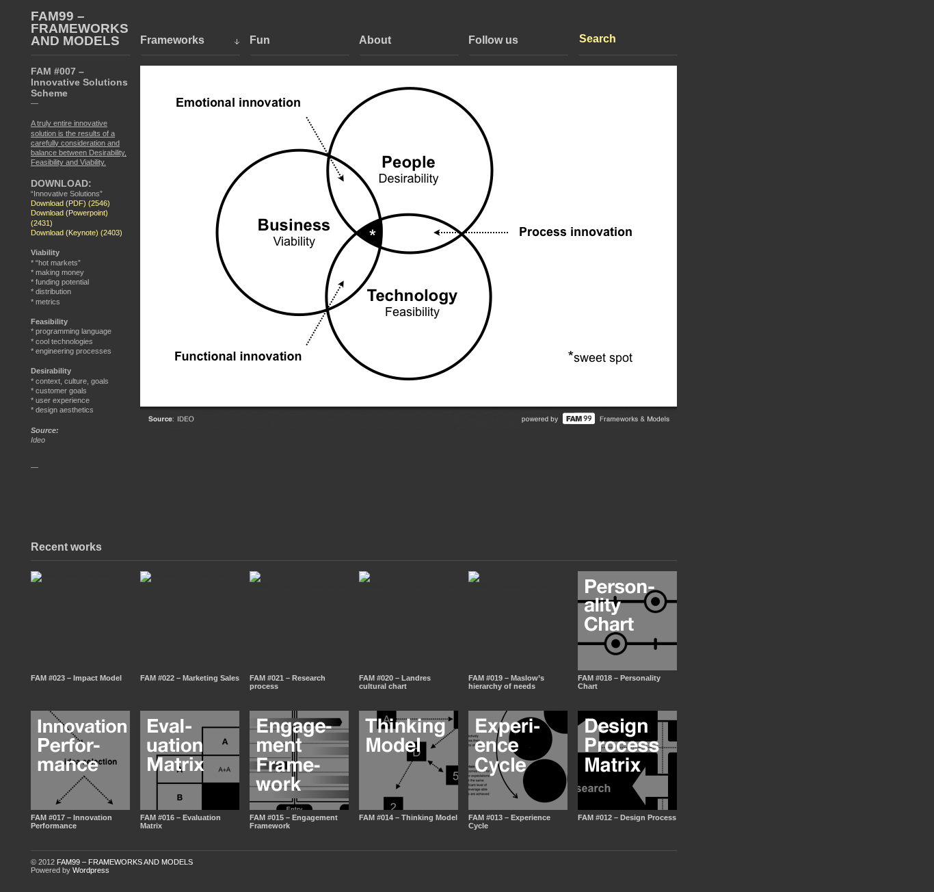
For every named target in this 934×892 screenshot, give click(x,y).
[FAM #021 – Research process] (299, 620)
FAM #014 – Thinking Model (408, 817)
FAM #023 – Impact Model (76, 678)
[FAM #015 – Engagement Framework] (299, 760)
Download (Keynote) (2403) (76, 232)
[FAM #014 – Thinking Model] (408, 760)
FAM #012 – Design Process (627, 817)
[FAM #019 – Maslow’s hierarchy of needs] (518, 620)
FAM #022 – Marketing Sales (189, 678)
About (375, 40)
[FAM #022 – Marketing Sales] (189, 620)
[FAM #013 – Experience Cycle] (518, 760)
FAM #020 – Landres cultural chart (395, 682)
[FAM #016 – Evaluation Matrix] (189, 760)
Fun (260, 40)
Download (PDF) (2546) (70, 203)
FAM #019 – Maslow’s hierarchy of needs (506, 682)
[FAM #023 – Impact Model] (80, 620)
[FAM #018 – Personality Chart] (627, 620)
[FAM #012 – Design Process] (627, 760)
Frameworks (172, 40)
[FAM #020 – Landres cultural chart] (408, 620)
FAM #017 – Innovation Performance (71, 821)
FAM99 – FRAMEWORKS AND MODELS (80, 28)
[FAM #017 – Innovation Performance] (80, 760)
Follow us (493, 40)
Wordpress (90, 870)
